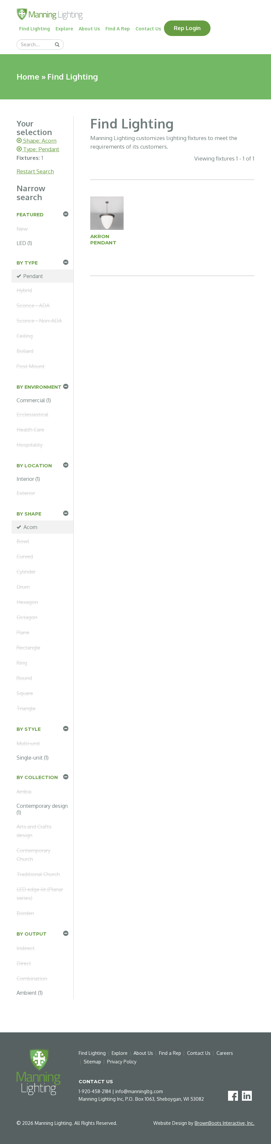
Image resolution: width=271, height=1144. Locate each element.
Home (28, 76)
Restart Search (35, 171)
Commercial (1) (34, 400)
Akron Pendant (103, 239)
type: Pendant (40, 149)
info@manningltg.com (139, 1091)
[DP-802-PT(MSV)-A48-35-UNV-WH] (107, 212)
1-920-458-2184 (95, 1091)
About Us (89, 28)
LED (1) (24, 243)
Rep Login (187, 27)
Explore (64, 28)
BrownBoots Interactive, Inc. (224, 1123)
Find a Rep (170, 1053)
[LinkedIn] (248, 1095)
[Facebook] (234, 1095)
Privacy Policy (121, 1061)
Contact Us (148, 28)
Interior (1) (28, 479)
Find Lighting (34, 28)
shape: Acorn (39, 140)
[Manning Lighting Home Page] (50, 13)
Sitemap (92, 1061)
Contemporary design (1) (42, 809)
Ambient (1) (30, 992)
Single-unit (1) (33, 757)
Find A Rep (117, 28)
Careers (224, 1053)
